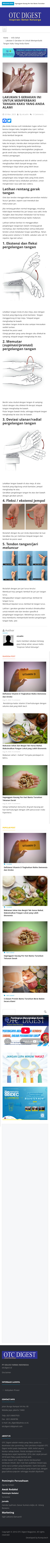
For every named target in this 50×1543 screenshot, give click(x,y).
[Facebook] (5, 120)
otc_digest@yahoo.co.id (18, 1422)
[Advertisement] (25, 1231)
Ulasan (9, 864)
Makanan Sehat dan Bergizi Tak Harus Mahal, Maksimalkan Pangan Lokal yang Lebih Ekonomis (23, 913)
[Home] (25, 16)
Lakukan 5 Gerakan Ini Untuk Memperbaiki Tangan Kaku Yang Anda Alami (23, 102)
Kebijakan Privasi (12, 1390)
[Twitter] (9, 120)
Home (5, 37)
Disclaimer (6, 1372)
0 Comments (38, 114)
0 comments (16, 700)
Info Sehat (15, 37)
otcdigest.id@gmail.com (12, 1426)
